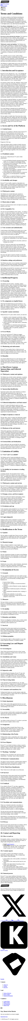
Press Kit (5, 987)
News (4, 3)
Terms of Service (7, 993)
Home (2, 3)
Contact (5, 986)
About (7, 3)
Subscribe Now (4, 1016)
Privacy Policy (6, 994)
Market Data (6, 1005)
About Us (5, 984)
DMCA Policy (6, 1002)
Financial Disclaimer (8, 995)
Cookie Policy (6, 1001)
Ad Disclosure (6, 1004)
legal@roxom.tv (10, 844)
